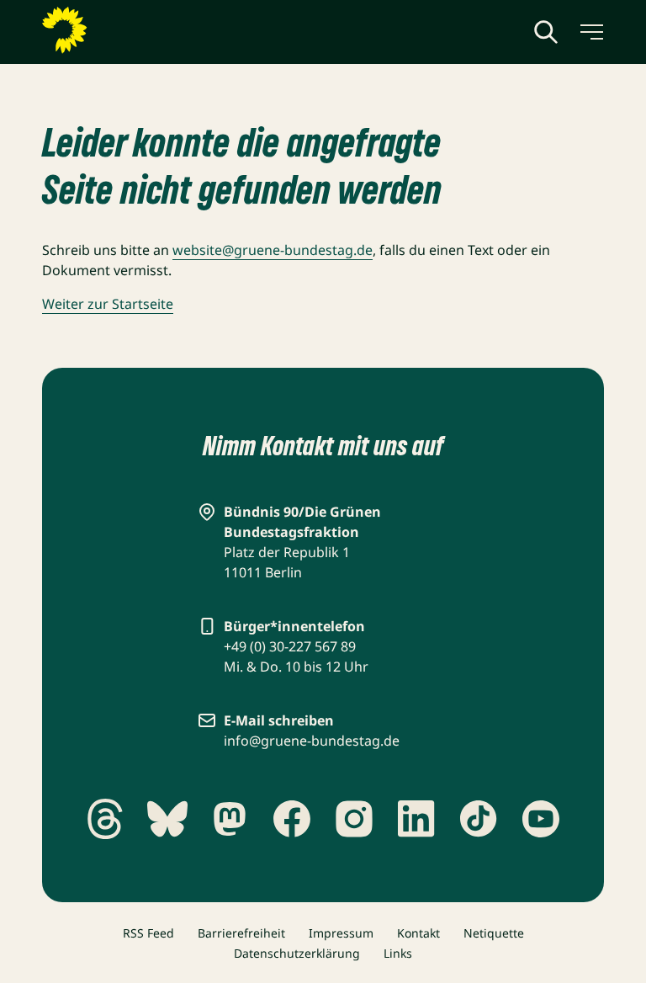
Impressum (341, 933)
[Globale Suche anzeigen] (546, 32)
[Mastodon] (230, 819)
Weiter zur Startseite (107, 304)
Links (398, 953)
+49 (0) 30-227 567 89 (290, 646)
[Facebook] (292, 819)
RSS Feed (148, 933)
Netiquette (493, 933)
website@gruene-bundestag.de (272, 250)
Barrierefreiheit (241, 933)
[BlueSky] (167, 819)
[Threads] (105, 819)
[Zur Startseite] (105, 30)
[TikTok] (479, 819)
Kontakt (418, 933)
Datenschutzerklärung (297, 953)
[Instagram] (354, 819)
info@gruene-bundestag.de (312, 740)
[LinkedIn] (416, 819)
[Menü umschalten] (590, 31)
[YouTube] (541, 819)
